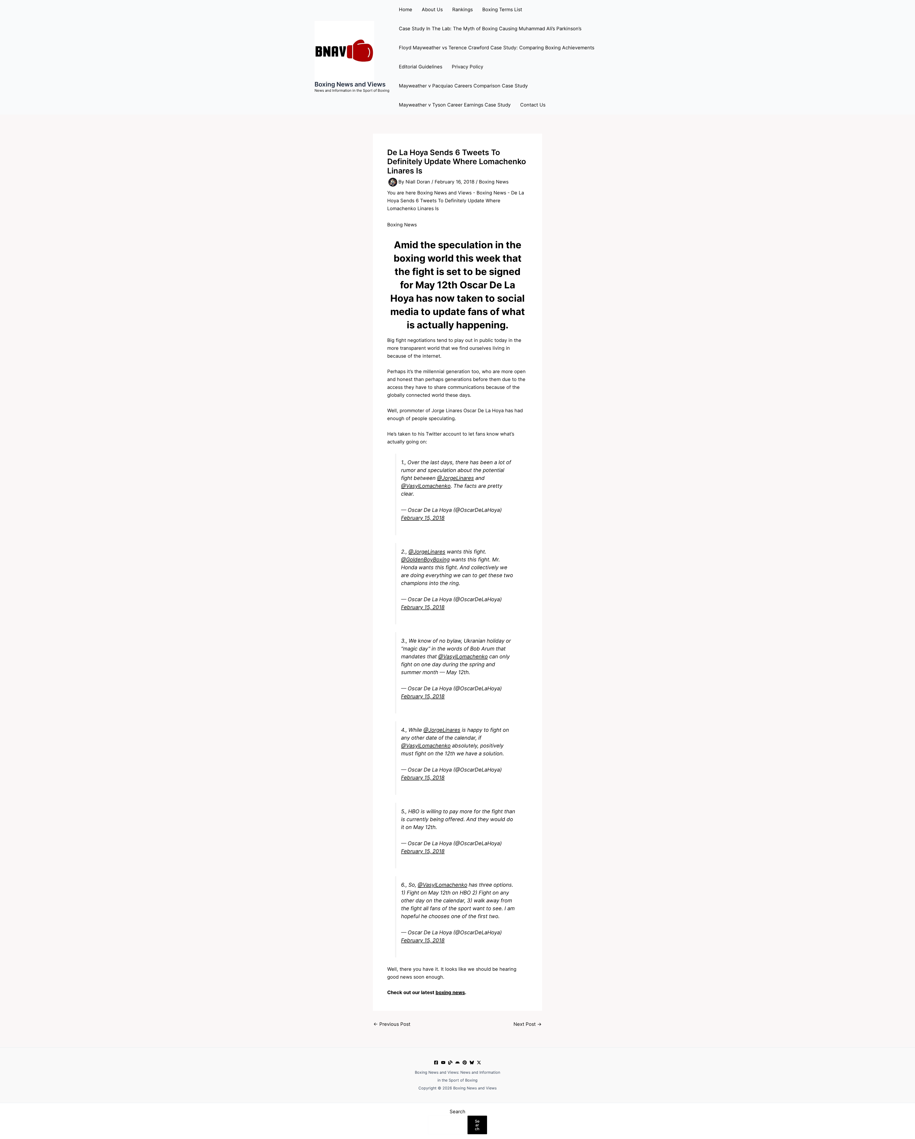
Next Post (527, 1024)
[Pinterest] (465, 1062)
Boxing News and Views (350, 84)
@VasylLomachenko (426, 486)
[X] (479, 1062)
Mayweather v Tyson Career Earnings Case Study (455, 105)
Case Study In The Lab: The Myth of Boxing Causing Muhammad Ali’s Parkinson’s (490, 28)
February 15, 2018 (423, 518)
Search (457, 1111)
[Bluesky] (472, 1062)
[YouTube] (443, 1062)
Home (405, 9)
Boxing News (493, 182)
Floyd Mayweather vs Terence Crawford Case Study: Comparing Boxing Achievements (496, 48)
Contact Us (532, 105)
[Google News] (457, 1062)
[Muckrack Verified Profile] (450, 1062)
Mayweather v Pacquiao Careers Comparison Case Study (463, 86)
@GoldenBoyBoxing (425, 559)
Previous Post (391, 1024)
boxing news (450, 992)
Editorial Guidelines (420, 67)
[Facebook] (436, 1062)
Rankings (462, 9)
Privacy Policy (467, 67)
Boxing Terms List (502, 9)
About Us (432, 9)
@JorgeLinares (455, 478)
